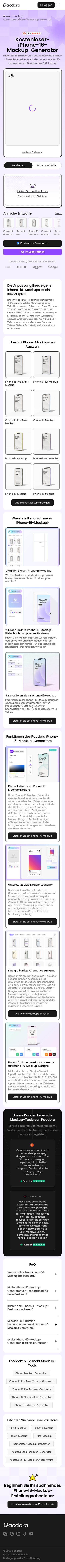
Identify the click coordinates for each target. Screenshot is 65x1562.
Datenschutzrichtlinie (15, 1554)
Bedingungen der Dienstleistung (21, 1558)
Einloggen (46, 5)
